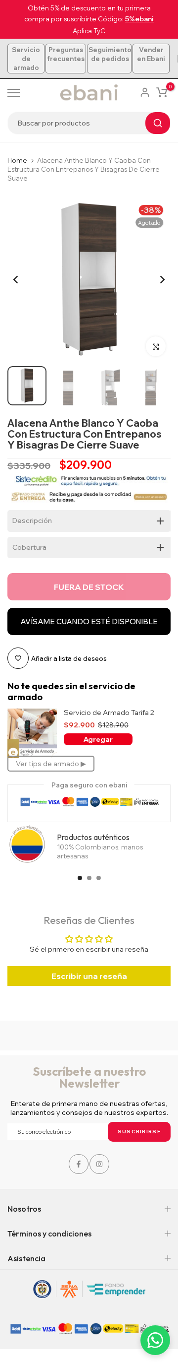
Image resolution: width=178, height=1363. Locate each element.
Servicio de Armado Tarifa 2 (109, 713)
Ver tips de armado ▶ (51, 763)
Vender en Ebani (151, 54)
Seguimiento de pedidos (110, 54)
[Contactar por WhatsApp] (155, 1340)
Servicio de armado (26, 58)
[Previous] (22, 279)
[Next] (156, 279)
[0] (161, 92)
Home (17, 160)
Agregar (98, 739)
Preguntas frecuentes (66, 54)
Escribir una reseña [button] (89, 976)
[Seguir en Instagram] (99, 1164)
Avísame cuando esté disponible (89, 621)
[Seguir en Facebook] (79, 1164)
